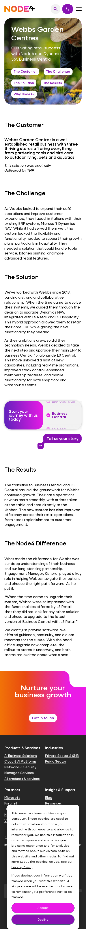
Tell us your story (61, 439)
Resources (53, 803)
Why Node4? (24, 94)
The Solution (24, 83)
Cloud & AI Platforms (20, 761)
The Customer (25, 71)
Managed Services (19, 773)
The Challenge (58, 71)
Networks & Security (20, 767)
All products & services (22, 779)
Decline (43, 920)
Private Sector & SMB (62, 756)
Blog (48, 798)
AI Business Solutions (20, 756)
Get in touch (43, 718)
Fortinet (10, 803)
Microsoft (12, 798)
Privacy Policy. (21, 867)
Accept (43, 908)
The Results (52, 83)
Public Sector (55, 761)
